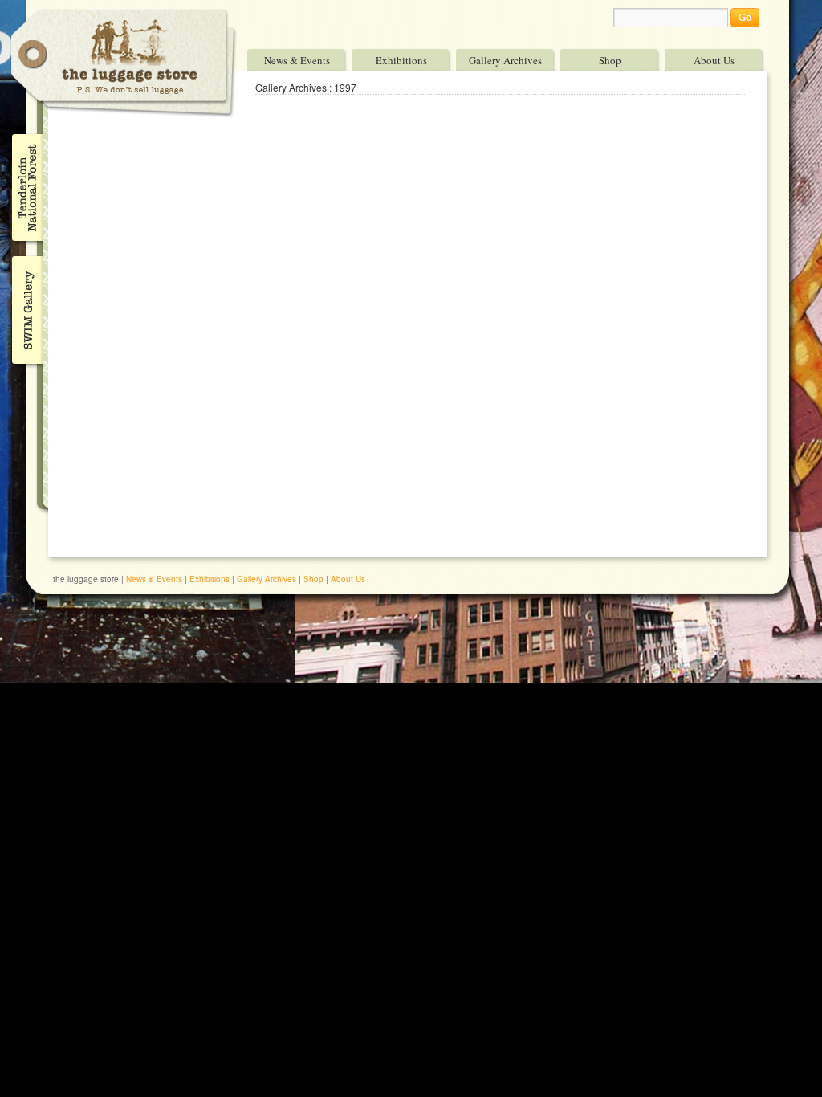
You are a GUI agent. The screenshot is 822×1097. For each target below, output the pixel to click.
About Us (714, 60)
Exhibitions (401, 60)
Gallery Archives (505, 60)
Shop (610, 60)
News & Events (297, 60)
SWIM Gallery (26, 308)
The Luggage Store (124, 63)
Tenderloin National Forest (26, 187)
